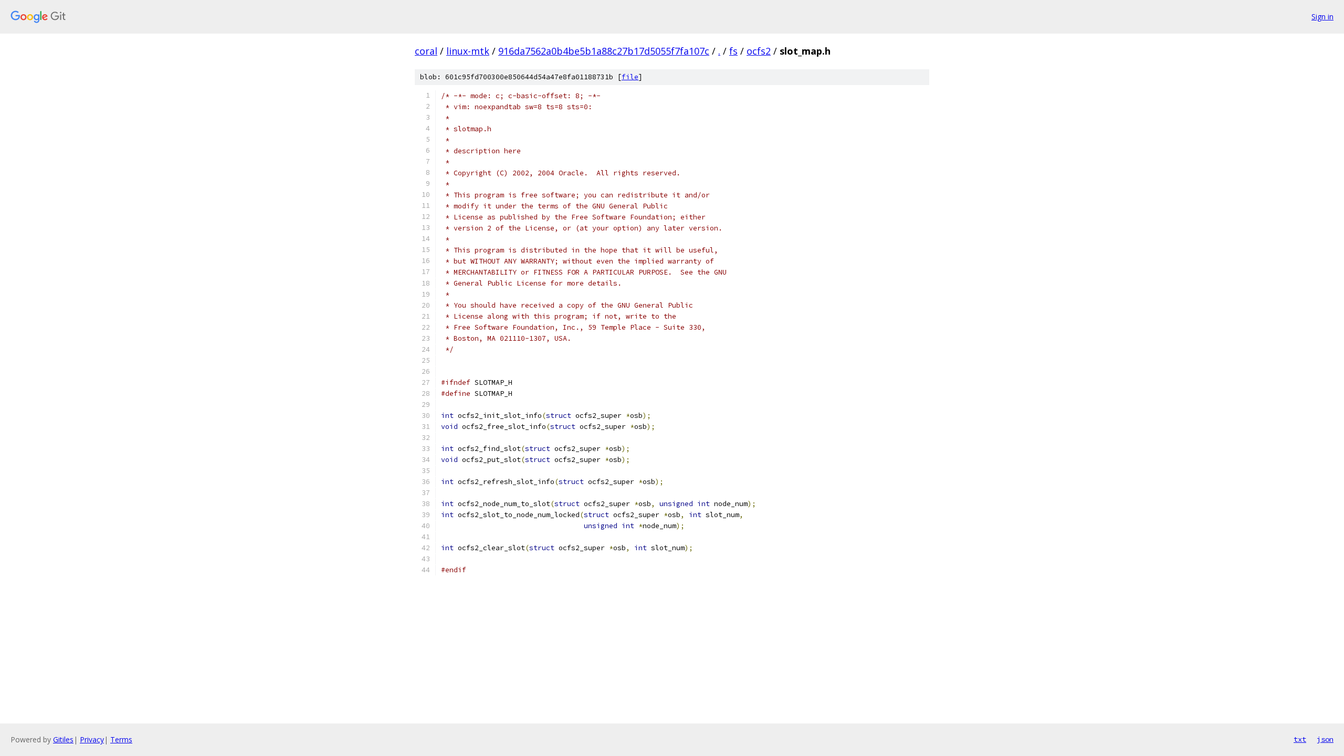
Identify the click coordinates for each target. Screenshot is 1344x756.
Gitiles (63, 739)
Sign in (1322, 17)
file (630, 76)
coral (426, 51)
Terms (121, 739)
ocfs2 (759, 51)
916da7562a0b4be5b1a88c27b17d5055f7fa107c (603, 51)
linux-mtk (467, 51)
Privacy (92, 739)
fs (733, 51)
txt (1300, 739)
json (1325, 739)
